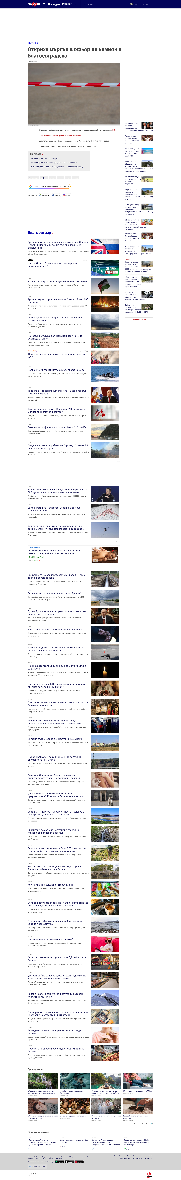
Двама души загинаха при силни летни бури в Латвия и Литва (55, 319)
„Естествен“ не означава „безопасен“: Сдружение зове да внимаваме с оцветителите (57, 977)
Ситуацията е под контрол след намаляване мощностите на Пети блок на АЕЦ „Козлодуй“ (139, 209)
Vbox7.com (36, 1157)
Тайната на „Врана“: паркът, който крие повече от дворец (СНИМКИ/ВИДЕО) (136, 308)
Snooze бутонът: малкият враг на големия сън (135, 1117)
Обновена (127, 259)
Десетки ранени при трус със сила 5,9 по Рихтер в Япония (57, 959)
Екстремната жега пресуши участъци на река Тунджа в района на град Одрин (54, 868)
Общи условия (49, 1175)
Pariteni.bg (30, 1158)
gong (127, 1149)
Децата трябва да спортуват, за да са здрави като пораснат (133, 180)
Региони (67, 4)
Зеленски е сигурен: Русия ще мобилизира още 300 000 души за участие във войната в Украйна (58, 491)
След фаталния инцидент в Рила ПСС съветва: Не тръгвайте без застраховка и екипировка (57, 849)
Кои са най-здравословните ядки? (73, 1116)
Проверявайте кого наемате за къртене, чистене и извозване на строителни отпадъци (58, 1013)
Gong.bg (44, 1157)
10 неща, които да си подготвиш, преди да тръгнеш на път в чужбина (105, 1092)
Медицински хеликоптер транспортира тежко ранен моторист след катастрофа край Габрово (56, 527)
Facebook (57, 195)
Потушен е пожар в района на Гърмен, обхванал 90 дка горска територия (58, 447)
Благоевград (33, 178)
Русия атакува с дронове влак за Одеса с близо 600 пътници (58, 301)
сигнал (61, 178)
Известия (149, 1158)
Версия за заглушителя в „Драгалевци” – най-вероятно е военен (135, 295)
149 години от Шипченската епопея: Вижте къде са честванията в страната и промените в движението (139, 166)
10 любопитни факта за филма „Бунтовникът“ (71, 1092)
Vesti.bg (44, 1158)
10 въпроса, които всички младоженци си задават (106, 1117)
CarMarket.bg (63, 1157)
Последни (54, 4)
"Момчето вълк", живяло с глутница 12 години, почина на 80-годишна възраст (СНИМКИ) (42, 1142)
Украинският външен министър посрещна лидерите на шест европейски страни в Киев (54, 722)
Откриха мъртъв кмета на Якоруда (44, 158)
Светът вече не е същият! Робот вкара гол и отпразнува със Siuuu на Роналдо (138, 1142)
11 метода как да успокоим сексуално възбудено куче (56, 355)
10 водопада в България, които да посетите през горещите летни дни (41, 1092)
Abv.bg (29, 1157)
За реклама (122, 1156)
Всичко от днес (139, 320)
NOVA (114, 130)
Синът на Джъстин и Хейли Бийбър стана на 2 (74, 1141)
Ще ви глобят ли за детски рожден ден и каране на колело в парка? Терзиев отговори (135, 224)
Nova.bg (51, 1158)
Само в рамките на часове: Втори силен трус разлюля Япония (54, 509)
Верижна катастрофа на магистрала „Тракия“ (54, 593)
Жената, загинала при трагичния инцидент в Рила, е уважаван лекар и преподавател (133, 282)
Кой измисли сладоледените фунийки (50, 884)
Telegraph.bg (59, 1158)
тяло (68, 178)
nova (31, 1149)
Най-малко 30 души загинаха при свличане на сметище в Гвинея (55, 337)
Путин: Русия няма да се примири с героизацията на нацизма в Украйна (57, 613)
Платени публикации (132, 1156)
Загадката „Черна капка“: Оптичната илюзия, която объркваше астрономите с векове (106, 1142)
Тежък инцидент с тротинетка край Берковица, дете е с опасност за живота (55, 649)
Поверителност (126, 1158)
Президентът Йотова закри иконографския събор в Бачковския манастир (58, 704)
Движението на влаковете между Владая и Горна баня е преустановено (57, 576)
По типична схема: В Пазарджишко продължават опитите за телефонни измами (56, 685)
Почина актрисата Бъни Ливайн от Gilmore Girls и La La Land (57, 667)
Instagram (68, 195)
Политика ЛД (138, 1158)
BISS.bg (71, 1157)
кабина (75, 178)
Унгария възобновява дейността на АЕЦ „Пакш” (56, 738)
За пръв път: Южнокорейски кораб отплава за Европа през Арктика (55, 922)
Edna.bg (38, 1158)
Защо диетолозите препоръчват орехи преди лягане (54, 1032)
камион (52, 178)
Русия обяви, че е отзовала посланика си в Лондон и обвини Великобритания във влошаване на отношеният (58, 245)
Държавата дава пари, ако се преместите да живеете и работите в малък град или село (139, 194)
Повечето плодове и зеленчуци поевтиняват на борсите (56, 1050)
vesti (95, 1149)
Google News (45, 195)
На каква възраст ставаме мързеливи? (50, 939)
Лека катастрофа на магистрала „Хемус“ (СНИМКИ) (57, 427)
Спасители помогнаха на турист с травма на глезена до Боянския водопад (53, 831)
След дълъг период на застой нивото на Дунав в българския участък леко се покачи (56, 813)
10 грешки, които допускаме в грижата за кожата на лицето (43, 1117)
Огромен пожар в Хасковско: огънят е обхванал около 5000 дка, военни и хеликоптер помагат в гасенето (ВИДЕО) (138, 266)
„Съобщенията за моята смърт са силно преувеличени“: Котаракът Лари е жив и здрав (55, 795)
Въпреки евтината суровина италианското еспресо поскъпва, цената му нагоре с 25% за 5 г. (58, 904)
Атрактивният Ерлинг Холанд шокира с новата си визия (132, 139)
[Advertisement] (74, 213)
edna (63, 1146)
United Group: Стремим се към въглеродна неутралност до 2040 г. (52, 264)
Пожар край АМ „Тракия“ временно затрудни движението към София (54, 758)
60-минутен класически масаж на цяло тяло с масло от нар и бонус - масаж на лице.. (56, 552)
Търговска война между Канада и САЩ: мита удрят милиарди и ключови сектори (57, 410)
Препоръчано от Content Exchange (142, 1124)
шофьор (43, 178)
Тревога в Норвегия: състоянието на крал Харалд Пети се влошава (57, 392)
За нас (115, 1156)
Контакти (142, 1156)
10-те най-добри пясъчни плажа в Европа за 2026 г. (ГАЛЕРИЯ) (132, 152)
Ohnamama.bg (79, 1157)
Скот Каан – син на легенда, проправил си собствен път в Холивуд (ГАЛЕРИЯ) (139, 126)
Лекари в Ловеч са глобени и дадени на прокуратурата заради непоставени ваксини (54, 776)
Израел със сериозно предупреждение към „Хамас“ (58, 281)
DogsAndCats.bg (53, 1157)
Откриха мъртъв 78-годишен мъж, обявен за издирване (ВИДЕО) (56, 167)
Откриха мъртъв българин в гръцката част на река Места (53, 163)
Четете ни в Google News (38, 1166)
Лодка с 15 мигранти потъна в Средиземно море (56, 369)
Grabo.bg (88, 1157)
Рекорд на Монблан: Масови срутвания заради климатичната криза (55, 995)
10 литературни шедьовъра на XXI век (138, 1091)
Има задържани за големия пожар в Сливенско (55, 629)
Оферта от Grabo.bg (32, 547)
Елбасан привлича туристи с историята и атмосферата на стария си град (138, 250)
